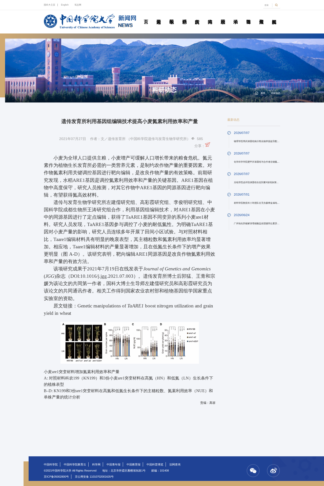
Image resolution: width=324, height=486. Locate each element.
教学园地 (172, 16)
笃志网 (77, 5)
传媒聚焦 (261, 16)
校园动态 (223, 16)
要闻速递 (159, 16)
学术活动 (236, 16)
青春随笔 (248, 16)
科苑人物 (210, 16)
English (65, 5)
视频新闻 (274, 16)
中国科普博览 (155, 464)
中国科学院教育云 (75, 464)
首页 (146, 16)
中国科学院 (51, 464)
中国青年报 (113, 464)
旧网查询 (174, 464)
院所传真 (197, 16)
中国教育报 (133, 464)
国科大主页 (49, 5)
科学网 (96, 464)
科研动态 (184, 16)
